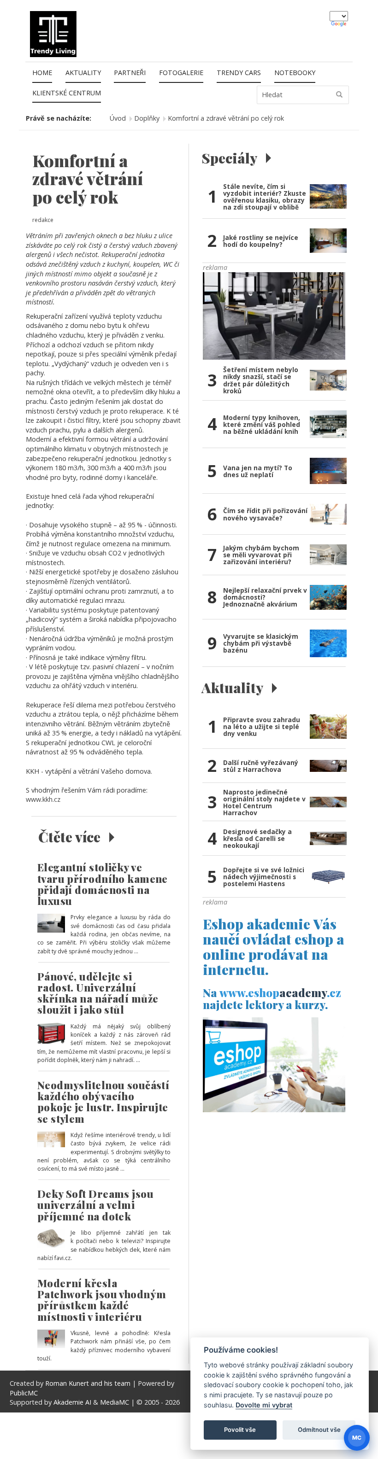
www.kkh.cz (43, 799)
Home (42, 72)
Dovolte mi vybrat (264, 1405)
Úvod (118, 118)
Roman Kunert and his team (88, 1383)
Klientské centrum (66, 92)
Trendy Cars (239, 72)
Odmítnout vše (319, 1429)
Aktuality (83, 72)
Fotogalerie (181, 72)
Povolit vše (240, 1429)
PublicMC (24, 1393)
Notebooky (294, 72)
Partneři (130, 72)
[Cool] (274, 315)
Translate (339, 24)
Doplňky (146, 118)
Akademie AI (72, 1402)
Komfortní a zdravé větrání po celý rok (226, 118)
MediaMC (114, 1402)
